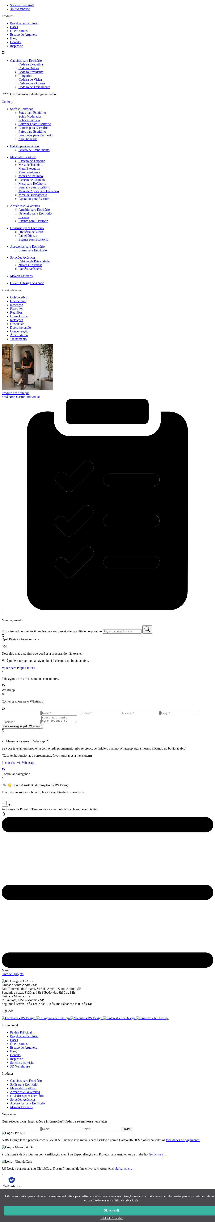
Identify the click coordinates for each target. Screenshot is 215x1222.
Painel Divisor (27, 235)
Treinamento (18, 339)
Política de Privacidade (112, 1218)
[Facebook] (19, 1018)
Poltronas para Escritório (34, 124)
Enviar (126, 1128)
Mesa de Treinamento (32, 195)
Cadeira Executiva (30, 64)
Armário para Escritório (34, 209)
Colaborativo (18, 297)
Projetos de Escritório (24, 23)
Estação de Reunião (31, 180)
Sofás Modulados (30, 116)
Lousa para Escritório (32, 250)
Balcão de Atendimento (34, 150)
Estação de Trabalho (31, 161)
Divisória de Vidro (30, 232)
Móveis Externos (21, 276)
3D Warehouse (20, 9)
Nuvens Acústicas (30, 265)
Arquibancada (27, 139)
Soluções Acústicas (22, 257)
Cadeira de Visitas (30, 79)
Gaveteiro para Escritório (35, 213)
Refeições (16, 320)
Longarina (25, 75)
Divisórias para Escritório (27, 228)
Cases (14, 27)
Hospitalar (17, 324)
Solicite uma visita (22, 5)
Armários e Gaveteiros (25, 206)
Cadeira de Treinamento (34, 87)
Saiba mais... (157, 1154)
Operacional (18, 301)
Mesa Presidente (29, 172)
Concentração (19, 331)
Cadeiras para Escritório (26, 60)
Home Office (19, 316)
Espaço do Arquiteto (23, 34)
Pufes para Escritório (32, 131)
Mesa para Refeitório (32, 183)
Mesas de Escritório (23, 157)
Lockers (23, 217)
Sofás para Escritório (32, 112)
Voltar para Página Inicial (18, 668)
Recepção (16, 305)
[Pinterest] (119, 1018)
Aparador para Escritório (34, 198)
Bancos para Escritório (33, 128)
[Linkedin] (152, 1018)
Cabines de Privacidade (34, 261)
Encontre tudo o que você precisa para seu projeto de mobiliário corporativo (52, 631)
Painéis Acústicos (30, 269)
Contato (15, 42)
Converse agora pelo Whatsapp (22, 726)
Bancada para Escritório (34, 187)
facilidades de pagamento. (183, 1140)
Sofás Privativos (29, 120)
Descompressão (20, 327)
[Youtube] (87, 1018)
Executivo (17, 308)
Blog (13, 38)
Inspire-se (16, 46)
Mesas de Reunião (30, 176)
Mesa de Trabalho (30, 164)
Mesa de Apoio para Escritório (38, 191)
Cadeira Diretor (28, 68)
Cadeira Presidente (30, 72)
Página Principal (21, 1032)
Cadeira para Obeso (31, 83)
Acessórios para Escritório (27, 246)
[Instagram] (53, 1018)
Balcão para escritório (24, 146)
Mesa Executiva (29, 168)
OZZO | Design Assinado (27, 283)
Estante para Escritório (33, 221)
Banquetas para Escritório (35, 135)
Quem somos (19, 31)
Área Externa (19, 335)
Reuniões (16, 312)
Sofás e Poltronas (21, 109)
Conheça (8, 101)
